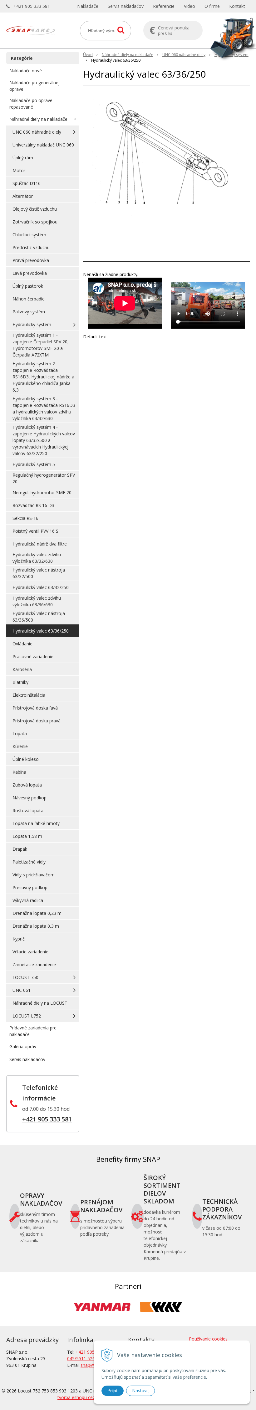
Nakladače (87, 6)
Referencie (164, 6)
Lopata (19, 733)
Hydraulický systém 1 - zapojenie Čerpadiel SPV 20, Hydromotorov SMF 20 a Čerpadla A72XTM (40, 345)
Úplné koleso (25, 759)
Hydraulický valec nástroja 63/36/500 (38, 616)
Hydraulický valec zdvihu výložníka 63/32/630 (36, 557)
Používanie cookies (208, 1339)
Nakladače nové (25, 71)
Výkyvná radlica (27, 900)
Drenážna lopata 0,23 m (37, 913)
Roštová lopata (27, 810)
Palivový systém (28, 312)
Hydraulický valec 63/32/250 (40, 587)
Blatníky (20, 682)
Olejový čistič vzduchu (34, 209)
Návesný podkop (29, 798)
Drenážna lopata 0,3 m (35, 926)
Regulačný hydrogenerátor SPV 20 (43, 478)
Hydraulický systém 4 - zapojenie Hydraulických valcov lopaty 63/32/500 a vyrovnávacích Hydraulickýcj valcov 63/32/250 (43, 440)
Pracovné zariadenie (32, 656)
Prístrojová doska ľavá (35, 708)
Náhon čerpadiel (29, 299)
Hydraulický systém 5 (33, 464)
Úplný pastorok (27, 286)
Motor (18, 170)
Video (189, 6)
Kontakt (237, 6)
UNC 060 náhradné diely (183, 54)
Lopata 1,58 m (27, 836)
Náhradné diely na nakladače (127, 54)
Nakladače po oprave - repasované (32, 103)
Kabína (19, 772)
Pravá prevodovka (30, 260)
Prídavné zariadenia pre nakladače (33, 1031)
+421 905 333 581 (31, 6)
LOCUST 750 (25, 977)
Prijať (112, 1390)
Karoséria (22, 669)
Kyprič (18, 939)
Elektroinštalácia (28, 695)
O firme (212, 6)
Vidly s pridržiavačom (33, 875)
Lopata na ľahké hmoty (36, 823)
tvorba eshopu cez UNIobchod (88, 1397)
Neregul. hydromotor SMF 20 (41, 492)
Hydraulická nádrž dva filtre (39, 544)
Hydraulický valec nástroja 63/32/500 (38, 573)
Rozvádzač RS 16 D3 (33, 505)
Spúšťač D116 (26, 183)
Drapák (19, 849)
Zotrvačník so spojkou (34, 222)
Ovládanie (22, 644)
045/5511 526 (81, 1358)
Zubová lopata (27, 785)
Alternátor (22, 196)
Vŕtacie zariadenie (30, 952)
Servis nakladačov (126, 6)
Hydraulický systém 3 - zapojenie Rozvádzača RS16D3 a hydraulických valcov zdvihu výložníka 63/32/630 (43, 408)
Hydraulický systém (231, 54)
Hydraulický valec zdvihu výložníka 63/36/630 (36, 601)
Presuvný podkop (29, 887)
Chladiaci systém (29, 235)
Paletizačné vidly (29, 862)
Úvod (88, 54)
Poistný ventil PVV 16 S (35, 531)
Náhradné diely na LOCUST (39, 1003)
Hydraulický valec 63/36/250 (40, 631)
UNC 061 (21, 990)
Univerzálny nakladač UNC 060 (43, 145)
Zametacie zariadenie (34, 964)
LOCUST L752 (26, 1016)
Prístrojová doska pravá (36, 721)
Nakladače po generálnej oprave (34, 85)
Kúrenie (20, 746)
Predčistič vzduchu (31, 247)
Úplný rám (22, 158)
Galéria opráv (22, 1046)
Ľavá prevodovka (29, 273)
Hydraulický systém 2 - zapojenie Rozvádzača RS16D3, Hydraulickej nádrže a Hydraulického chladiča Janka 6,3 (43, 377)
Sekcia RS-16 (25, 518)
